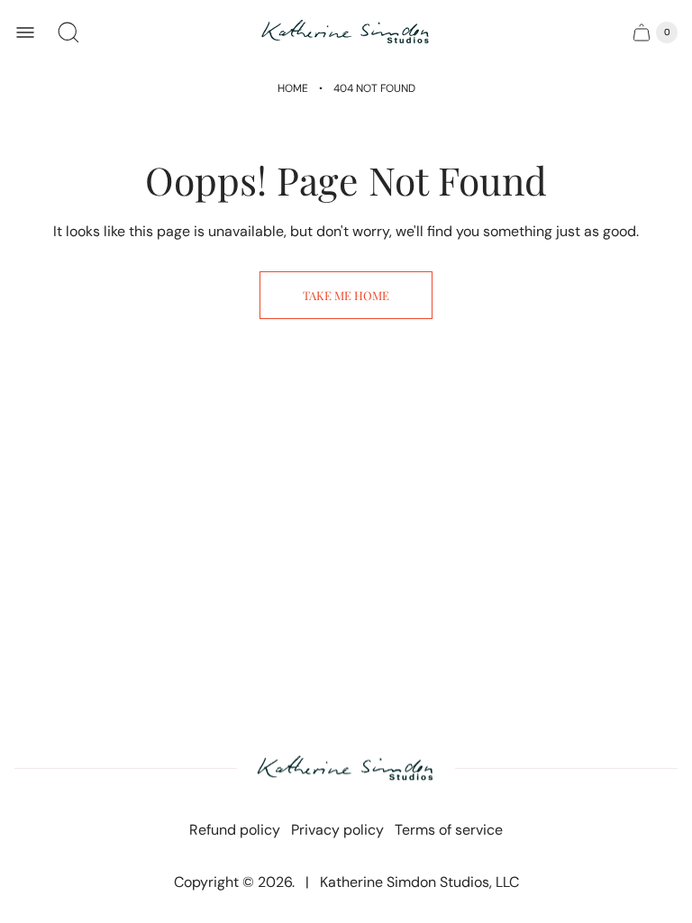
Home (293, 88)
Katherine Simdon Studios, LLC (419, 882)
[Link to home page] (346, 769)
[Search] (68, 32)
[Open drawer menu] (25, 32)
